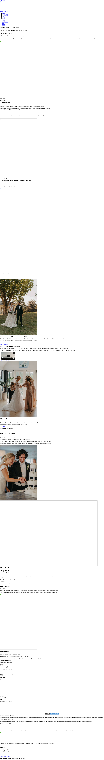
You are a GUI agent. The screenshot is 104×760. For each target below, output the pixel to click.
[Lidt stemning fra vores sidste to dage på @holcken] (39, 704)
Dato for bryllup (3, 666)
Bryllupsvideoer (5, 14)
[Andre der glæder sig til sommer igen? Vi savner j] (39, 709)
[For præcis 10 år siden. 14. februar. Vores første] (91, 705)
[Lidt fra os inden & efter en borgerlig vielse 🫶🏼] (65, 708)
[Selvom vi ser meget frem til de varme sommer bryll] (13, 708)
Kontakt (3, 18)
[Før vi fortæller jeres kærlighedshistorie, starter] (91, 708)
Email (1, 665)
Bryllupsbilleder (5, 15)
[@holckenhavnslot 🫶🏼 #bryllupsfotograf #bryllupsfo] (13, 705)
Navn (1, 664)
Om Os (3, 17)
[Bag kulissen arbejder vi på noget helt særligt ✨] (65, 705)
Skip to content (2, 0)
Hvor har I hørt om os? (4, 668)
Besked (1, 674)
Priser (3, 16)
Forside (3, 13)
